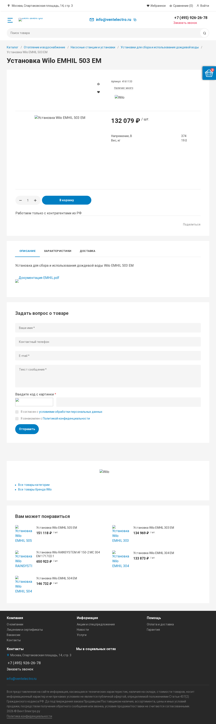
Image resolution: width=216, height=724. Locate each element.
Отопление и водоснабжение (44, 47)
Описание (27, 251)
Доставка (87, 251)
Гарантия (153, 629)
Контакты (14, 640)
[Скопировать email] (135, 20)
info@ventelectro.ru (21, 679)
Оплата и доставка (160, 624)
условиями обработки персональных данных (70, 411)
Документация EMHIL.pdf (39, 278)
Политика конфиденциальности (29, 716)
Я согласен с (61, 411)
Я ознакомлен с (55, 418)
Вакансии (13, 635)
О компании (15, 624)
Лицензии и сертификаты (25, 629)
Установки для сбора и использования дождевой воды (160, 47)
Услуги (81, 635)
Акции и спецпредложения (96, 624)
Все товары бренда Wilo (35, 489)
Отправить (27, 429)
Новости (83, 629)
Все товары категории (34, 484)
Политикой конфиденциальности (66, 418)
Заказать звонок (185, 22)
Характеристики (57, 251)
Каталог (12, 47)
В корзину (66, 200)
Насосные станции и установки (93, 47)
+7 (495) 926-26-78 (190, 17)
